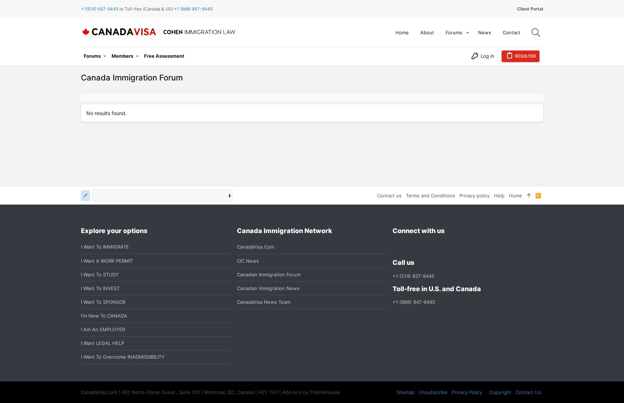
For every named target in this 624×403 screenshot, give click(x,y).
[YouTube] (449, 246)
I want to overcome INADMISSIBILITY (123, 357)
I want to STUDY (100, 274)
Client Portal (530, 9)
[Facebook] (397, 246)
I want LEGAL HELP (102, 343)
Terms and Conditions (430, 195)
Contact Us (528, 392)
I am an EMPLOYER (103, 329)
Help (499, 195)
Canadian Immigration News (268, 288)
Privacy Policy (467, 392)
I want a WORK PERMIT (107, 261)
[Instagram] (410, 246)
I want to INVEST (100, 288)
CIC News (248, 261)
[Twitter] (436, 246)
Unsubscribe (433, 392)
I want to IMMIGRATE (105, 247)
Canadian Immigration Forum (268, 274)
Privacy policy (474, 195)
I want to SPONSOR (103, 302)
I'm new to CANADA (104, 316)
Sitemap (405, 392)
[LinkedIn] (423, 246)
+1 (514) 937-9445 (413, 276)
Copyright (500, 392)
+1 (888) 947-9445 (193, 9)
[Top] (528, 195)
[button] (467, 33)
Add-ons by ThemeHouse (311, 392)
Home (515, 195)
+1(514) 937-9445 (99, 9)
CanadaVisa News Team (263, 302)
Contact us (389, 195)
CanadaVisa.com (255, 247)
